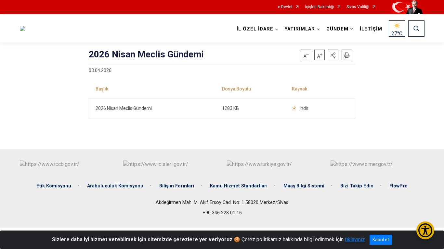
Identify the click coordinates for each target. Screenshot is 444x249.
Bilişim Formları (176, 186)
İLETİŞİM (371, 29)
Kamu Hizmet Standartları (239, 186)
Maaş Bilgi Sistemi (303, 186)
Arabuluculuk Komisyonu (115, 186)
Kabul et (380, 239)
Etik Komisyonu (53, 186)
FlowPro (398, 186)
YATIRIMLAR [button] (300, 29)
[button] (333, 55)
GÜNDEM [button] (337, 29)
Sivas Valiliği (357, 7)
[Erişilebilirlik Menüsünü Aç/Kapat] (425, 230)
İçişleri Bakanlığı (319, 7)
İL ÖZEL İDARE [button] (255, 29)
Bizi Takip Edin (356, 186)
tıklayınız (355, 239)
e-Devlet (285, 7)
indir (304, 108)
